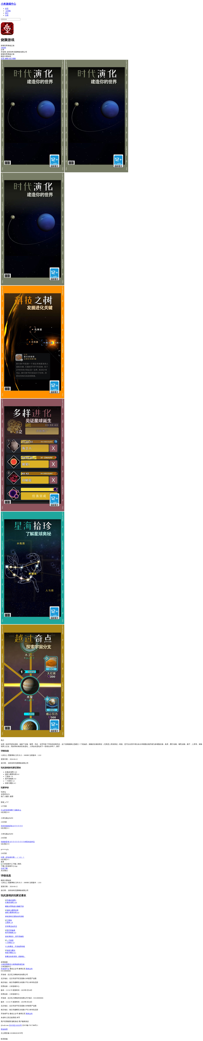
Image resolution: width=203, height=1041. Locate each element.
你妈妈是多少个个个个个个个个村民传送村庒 (18, 842)
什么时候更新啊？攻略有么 (11, 810)
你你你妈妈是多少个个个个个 (12, 826)
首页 (6, 9)
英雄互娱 (21, 964)
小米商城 (14, 964)
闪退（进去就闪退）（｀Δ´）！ (12, 857)
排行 (6, 13)
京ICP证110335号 (15, 1025)
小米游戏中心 (8, 3)
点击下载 (4, 868)
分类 (6, 15)
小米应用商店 (6, 964)
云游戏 (8, 11)
